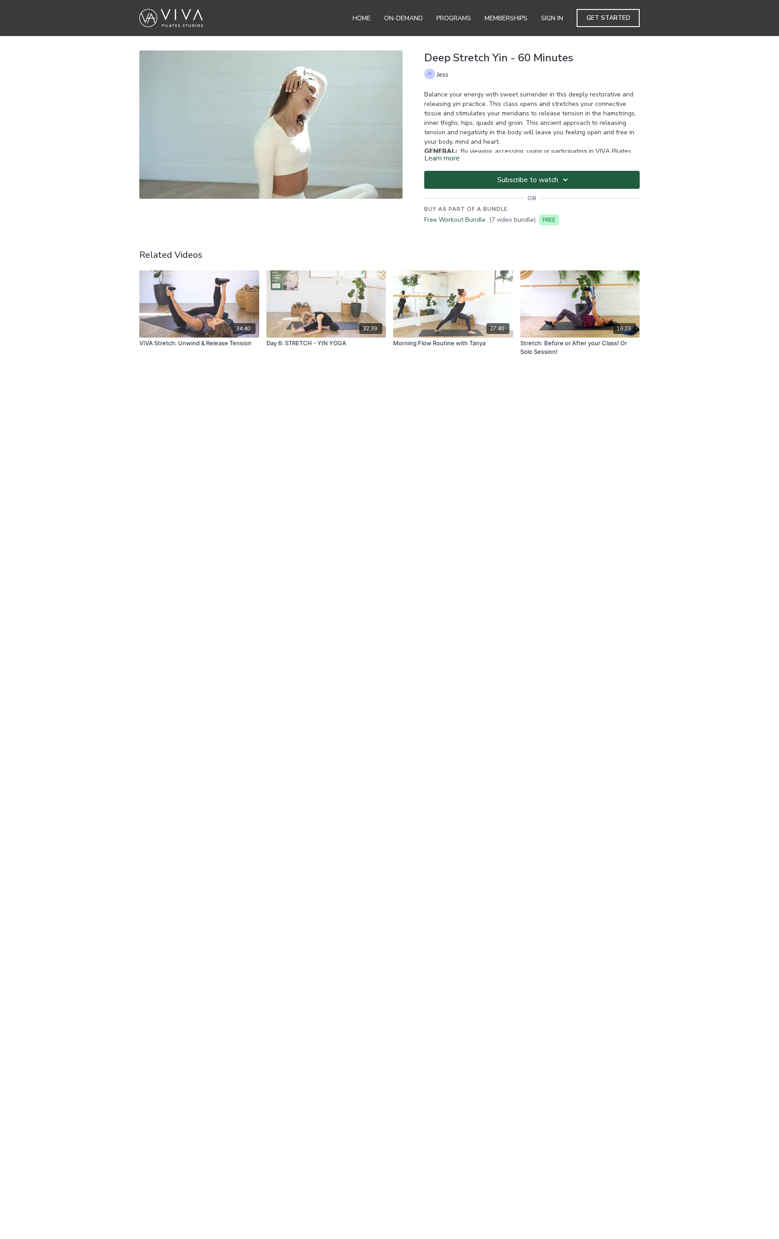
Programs (453, 18)
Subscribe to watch (527, 180)
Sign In (552, 18)
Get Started (608, 18)
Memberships (506, 18)
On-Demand (403, 18)
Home (362, 18)
